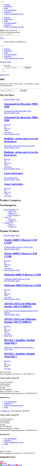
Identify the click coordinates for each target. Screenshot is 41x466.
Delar (18, 99)
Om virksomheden (10, 10)
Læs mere (7, 334)
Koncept (7, 4)
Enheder (11, 213)
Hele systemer (13, 215)
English (12, 465)
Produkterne (8, 6)
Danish (4, 463)
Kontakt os (7, 12)
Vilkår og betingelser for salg (13, 14)
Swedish (5, 465)
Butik (6, 8)
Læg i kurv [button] (8, 132)
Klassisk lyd (6, 411)
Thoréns (7, 223)
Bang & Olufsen (9, 99)
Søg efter (7, 65)
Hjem (2, 75)
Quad (6, 217)
